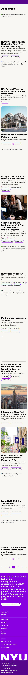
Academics (5, 612)
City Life (4, 328)
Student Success (7, 673)
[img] (14, 26)
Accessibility (5, 647)
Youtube (4, 628)
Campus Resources (7, 282)
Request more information (10, 604)
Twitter (3, 622)
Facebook (4, 625)
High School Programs (9, 670)
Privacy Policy (6, 642)
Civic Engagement (7, 144)
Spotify (3, 634)
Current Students (7, 285)
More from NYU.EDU (7, 663)
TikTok (3, 631)
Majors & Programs (16, 187)
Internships (5, 56)
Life (2, 609)
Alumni (4, 238)
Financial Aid (5, 668)
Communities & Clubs (20, 282)
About (3, 639)
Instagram (4, 620)
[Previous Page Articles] (2, 567)
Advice (3, 615)
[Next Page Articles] (26, 567)
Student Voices (15, 56)
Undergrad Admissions (9, 665)
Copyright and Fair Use (9, 644)
